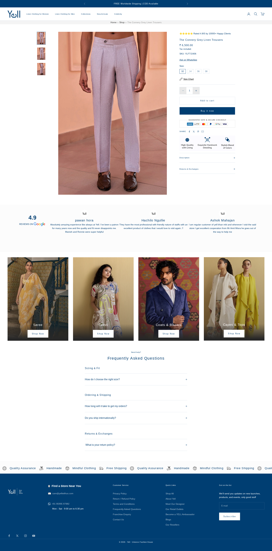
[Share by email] (202, 131)
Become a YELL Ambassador (180, 514)
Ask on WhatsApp (188, 60)
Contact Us (118, 519)
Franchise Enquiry (122, 514)
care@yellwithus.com (62, 493)
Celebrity (118, 14)
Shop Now (38, 334)
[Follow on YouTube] (33, 535)
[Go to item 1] (41, 38)
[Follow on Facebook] (9, 535)
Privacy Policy (120, 493)
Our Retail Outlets (174, 509)
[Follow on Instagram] (25, 535)
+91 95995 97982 (60, 504)
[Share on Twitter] (194, 131)
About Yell (171, 498)
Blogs (168, 519)
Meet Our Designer (175, 504)
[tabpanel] (84, 220)
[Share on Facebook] (189, 131)
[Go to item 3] (41, 69)
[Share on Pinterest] (198, 131)
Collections (86, 14)
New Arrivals (102, 14)
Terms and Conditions (124, 504)
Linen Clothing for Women (37, 14)
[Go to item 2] (41, 53)
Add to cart (207, 100)
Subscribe (229, 516)
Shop (122, 22)
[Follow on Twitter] (17, 535)
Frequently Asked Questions (127, 509)
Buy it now (207, 111)
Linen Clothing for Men (65, 14)
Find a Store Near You (66, 486)
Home (113, 22)
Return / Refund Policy (124, 498)
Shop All (170, 493)
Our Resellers (172, 524)
